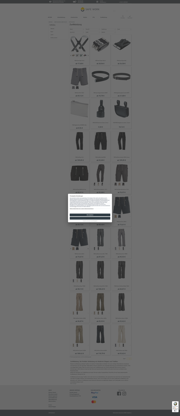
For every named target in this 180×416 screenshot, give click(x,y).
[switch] (175, 411)
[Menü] (178, 402)
